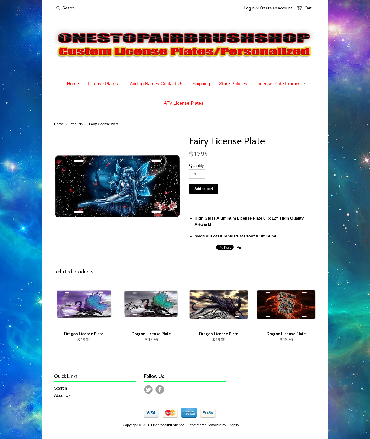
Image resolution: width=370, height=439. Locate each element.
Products (76, 124)
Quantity (196, 165)
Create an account (276, 8)
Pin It (240, 247)
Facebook (159, 389)
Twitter (148, 389)
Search (60, 388)
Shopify (233, 425)
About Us (62, 395)
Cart (308, 8)
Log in (249, 8)
